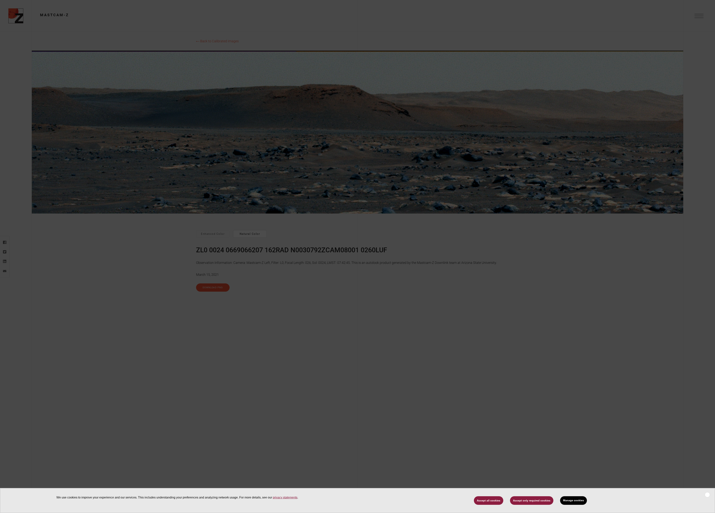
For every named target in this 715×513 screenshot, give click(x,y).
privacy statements (285, 497)
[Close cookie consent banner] (707, 494)
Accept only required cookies (531, 500)
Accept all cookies (488, 500)
